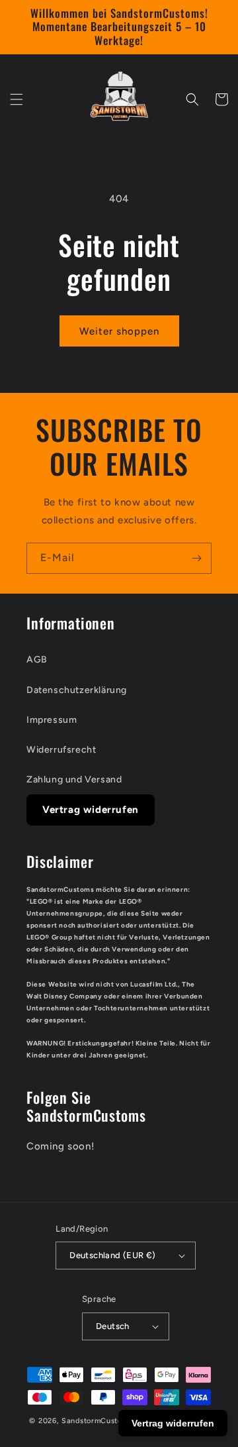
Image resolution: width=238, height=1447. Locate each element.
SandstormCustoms (96, 1421)
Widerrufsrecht (61, 749)
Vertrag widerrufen (90, 810)
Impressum (51, 719)
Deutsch (113, 1326)
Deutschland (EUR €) (112, 1255)
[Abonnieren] (196, 558)
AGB (37, 659)
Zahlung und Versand (74, 779)
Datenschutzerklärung (76, 690)
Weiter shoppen (119, 331)
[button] (16, 99)
